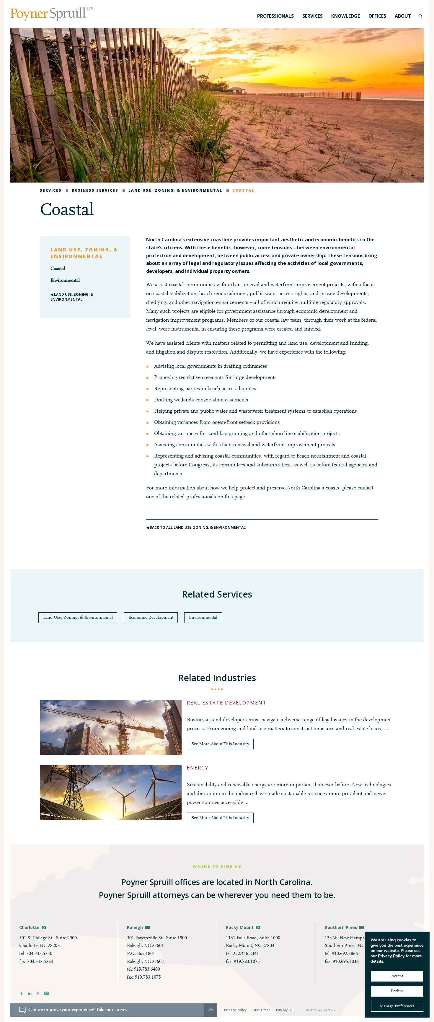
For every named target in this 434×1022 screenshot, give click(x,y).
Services (51, 190)
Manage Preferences (397, 1006)
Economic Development (150, 618)
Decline (397, 991)
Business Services (95, 190)
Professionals (275, 16)
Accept (397, 976)
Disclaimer (261, 1010)
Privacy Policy (235, 1010)
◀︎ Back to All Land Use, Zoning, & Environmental (196, 527)
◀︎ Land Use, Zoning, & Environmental (71, 297)
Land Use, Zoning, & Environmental (175, 190)
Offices (377, 16)
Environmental (65, 280)
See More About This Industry (220, 744)
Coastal (243, 190)
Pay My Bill (284, 1010)
